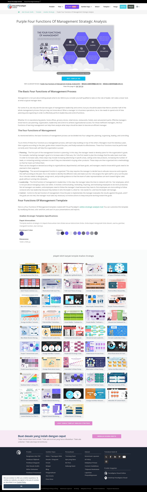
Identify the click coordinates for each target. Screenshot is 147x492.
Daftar (123, 7)
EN (77, 86)
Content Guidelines (92, 466)
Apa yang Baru (70, 459)
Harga (115, 7)
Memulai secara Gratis (107, 436)
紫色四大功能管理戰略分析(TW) (92, 84)
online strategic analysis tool (91, 207)
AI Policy (88, 459)
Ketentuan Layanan (92, 456)
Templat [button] (106, 7)
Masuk (131, 7)
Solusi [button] (97, 7)
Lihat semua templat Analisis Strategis (73, 423)
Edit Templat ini (73, 78)
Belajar (48, 466)
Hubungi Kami (70, 466)
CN (82, 86)
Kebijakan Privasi (91, 463)
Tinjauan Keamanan (92, 469)
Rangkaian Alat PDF (33, 456)
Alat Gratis (50, 476)
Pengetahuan (51, 473)
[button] (60, 7)
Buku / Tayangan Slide (54, 456)
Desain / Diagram (52, 459)
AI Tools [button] (71, 7)
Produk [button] (51, 7)
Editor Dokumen (32, 469)
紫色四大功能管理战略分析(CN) (113, 84)
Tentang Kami (70, 456)
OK (21, 486)
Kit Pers (68, 463)
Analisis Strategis (49, 12)
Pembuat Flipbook (32, 459)
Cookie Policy (21, 482)
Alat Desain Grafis (28, 12)
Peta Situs (49, 479)
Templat (38, 12)
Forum (48, 463)
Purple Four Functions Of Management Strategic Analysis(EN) (60, 84)
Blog (47, 469)
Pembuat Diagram (33, 463)
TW (79, 86)
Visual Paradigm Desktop (31, 1)
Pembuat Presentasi (33, 473)
